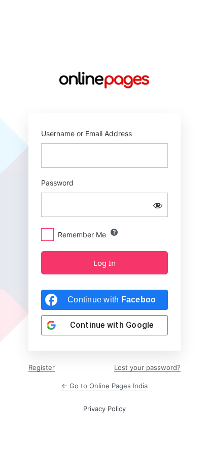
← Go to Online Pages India (104, 386)
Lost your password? (147, 367)
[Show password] (158, 205)
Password (57, 182)
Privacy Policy (104, 409)
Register (41, 367)
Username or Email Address (86, 133)
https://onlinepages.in (104, 79)
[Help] (114, 232)
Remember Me (82, 234)
